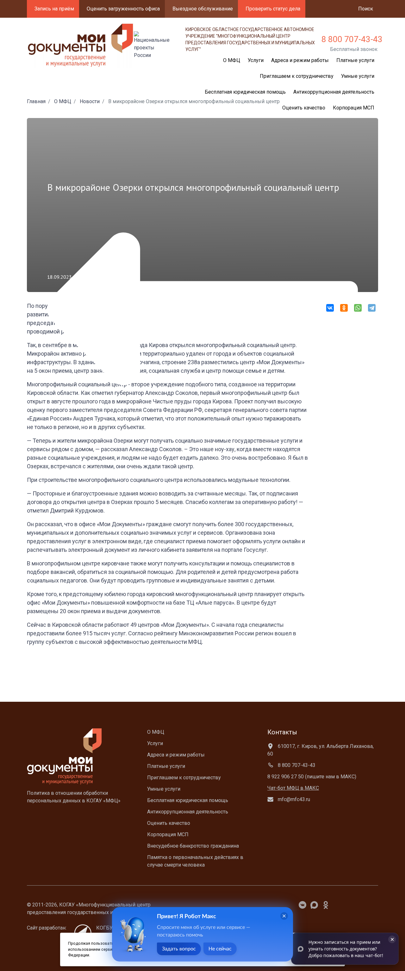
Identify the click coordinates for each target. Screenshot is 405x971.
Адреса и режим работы (300, 60)
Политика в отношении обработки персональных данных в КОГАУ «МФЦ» (74, 797)
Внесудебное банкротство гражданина (193, 846)
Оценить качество (303, 108)
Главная (36, 101)
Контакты (282, 732)
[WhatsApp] (358, 308)
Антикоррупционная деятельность (333, 92)
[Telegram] (371, 308)
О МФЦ (62, 101)
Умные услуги (357, 76)
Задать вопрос (179, 948)
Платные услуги (355, 60)
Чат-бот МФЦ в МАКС (293, 788)
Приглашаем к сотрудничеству (296, 76)
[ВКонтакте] (330, 308)
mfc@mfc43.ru (293, 799)
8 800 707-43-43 (352, 39)
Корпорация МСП (353, 108)
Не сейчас (220, 948)
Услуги (155, 743)
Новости (90, 101)
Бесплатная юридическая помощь (187, 800)
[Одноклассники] (344, 308)
